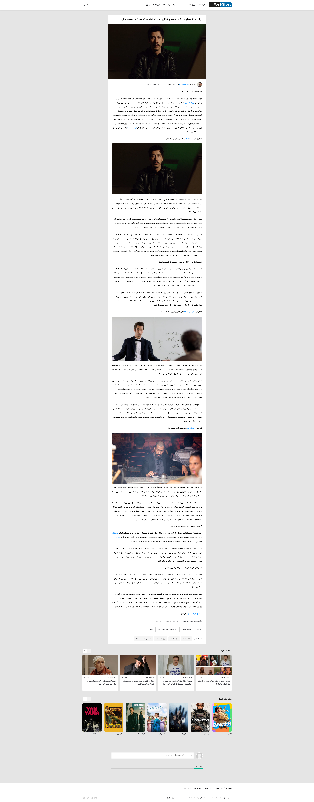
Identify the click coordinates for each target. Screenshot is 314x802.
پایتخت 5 (180, 621)
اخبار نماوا (156, 5)
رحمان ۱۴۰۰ (166, 621)
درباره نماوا (198, 788)
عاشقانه (115, 533)
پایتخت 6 (173, 621)
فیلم (203, 5)
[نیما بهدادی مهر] (198, 84)
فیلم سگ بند (132, 128)
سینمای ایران (186, 629)
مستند (184, 5)
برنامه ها (166, 5)
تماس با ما (209, 788)
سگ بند (186, 139)
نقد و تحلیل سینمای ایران (167, 629)
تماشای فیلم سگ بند (194, 614)
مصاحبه (176, 5)
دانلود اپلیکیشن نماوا (224, 788)
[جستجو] (83, 5)
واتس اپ (159, 639)
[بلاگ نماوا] (220, 4)
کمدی (118, 537)
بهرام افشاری (189, 103)
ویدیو (148, 5)
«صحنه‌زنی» (191, 428)
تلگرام (184, 639)
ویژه (151, 629)
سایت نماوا (91, 5)
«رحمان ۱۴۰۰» (189, 312)
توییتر (172, 639)
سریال (194, 5)
